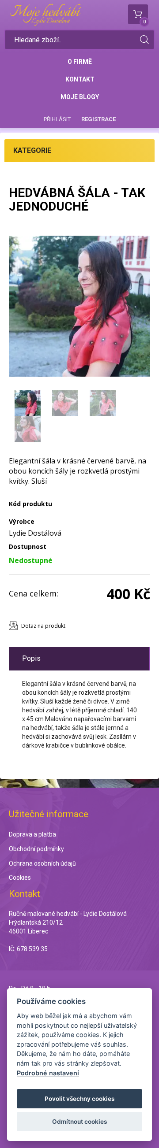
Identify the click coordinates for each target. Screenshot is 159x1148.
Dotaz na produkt (43, 626)
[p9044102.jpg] (79, 306)
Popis (31, 658)
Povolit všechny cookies (79, 1098)
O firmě (80, 61)
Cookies (20, 877)
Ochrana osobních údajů (42, 863)
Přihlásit (57, 119)
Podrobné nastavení (48, 1073)
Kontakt (80, 79)
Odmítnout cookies (79, 1121)
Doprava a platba (32, 834)
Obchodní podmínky (36, 848)
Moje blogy (80, 96)
